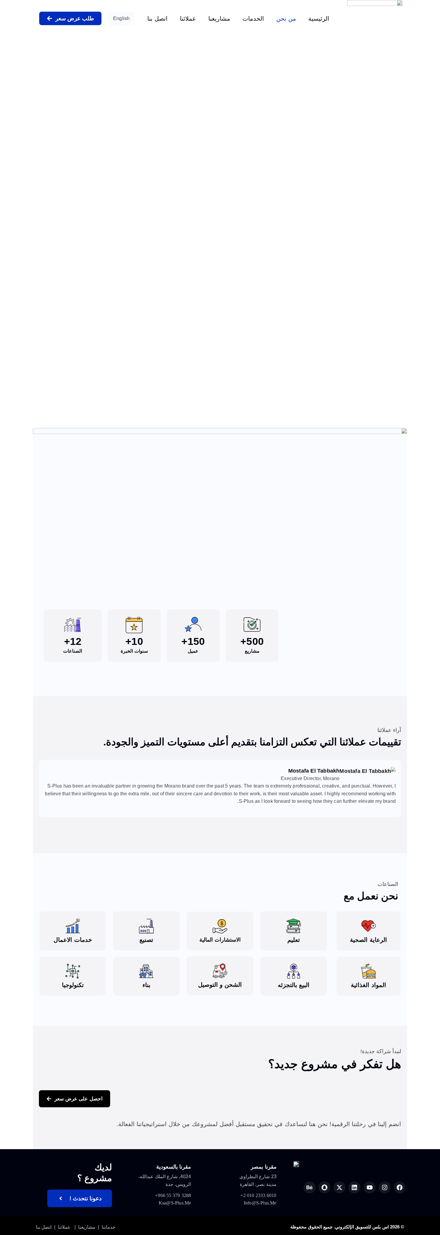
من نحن (286, 18)
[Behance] (309, 1187)
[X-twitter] (339, 1187)
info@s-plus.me (260, 1202)
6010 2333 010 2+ (258, 1195)
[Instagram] (385, 1187)
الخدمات (253, 18)
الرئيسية (318, 18)
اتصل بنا (157, 18)
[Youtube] (370, 1187)
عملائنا (188, 18)
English (121, 18)
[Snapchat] (324, 1187)
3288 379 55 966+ (173, 1195)
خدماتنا (109, 1227)
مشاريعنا (219, 18)
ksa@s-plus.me (175, 1202)
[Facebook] (400, 1187)
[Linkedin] (354, 1187)
